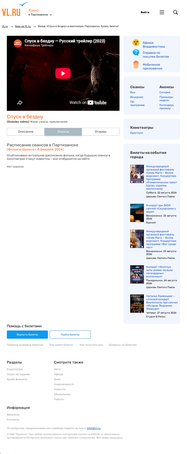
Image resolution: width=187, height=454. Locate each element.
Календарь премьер (166, 106)
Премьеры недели (166, 98)
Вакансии (13, 414)
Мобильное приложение (152, 66)
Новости (59, 389)
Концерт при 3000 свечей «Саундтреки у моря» (161, 208)
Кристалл (136, 132)
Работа (59, 399)
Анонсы (166, 87)
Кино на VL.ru (23, 26)
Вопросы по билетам (123, 344)
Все (132, 92)
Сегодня (164, 92)
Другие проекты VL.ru (162, 12)
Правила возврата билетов (25, 344)
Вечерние (136, 97)
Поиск (175, 12)
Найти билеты (70, 334)
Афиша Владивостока (154, 45)
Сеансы (137, 87)
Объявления (62, 394)
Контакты (13, 419)
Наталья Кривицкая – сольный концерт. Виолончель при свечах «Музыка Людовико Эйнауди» (162, 302)
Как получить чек (91, 344)
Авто (57, 369)
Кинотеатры (141, 127)
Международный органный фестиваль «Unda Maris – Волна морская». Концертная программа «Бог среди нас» (161, 239)
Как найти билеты (61, 344)
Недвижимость (64, 384)
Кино (34, 10)
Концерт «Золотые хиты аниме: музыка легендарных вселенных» (159, 271)
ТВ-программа (137, 103)
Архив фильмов (17, 379)
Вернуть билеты (27, 334)
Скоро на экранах (18, 374)
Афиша (58, 374)
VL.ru (15, 9)
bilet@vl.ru (94, 428)
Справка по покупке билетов (156, 55)
